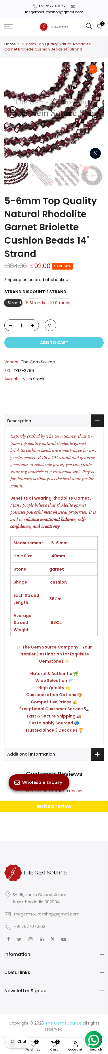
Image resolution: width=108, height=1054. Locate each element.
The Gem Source (38, 362)
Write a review (54, 806)
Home (10, 44)
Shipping (12, 280)
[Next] (95, 112)
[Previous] (12, 112)
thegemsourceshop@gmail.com (54, 12)
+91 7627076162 (52, 5)
